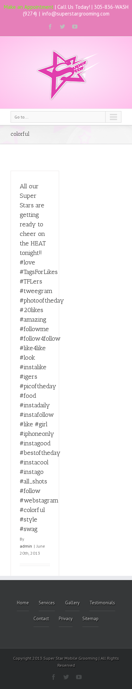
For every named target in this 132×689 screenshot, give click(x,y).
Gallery (72, 603)
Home (23, 603)
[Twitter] (62, 26)
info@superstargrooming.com (75, 13)
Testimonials (102, 603)
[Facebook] (50, 26)
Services (47, 603)
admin (26, 546)
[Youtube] (74, 26)
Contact (41, 619)
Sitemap (90, 619)
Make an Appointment (29, 7)
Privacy (66, 619)
